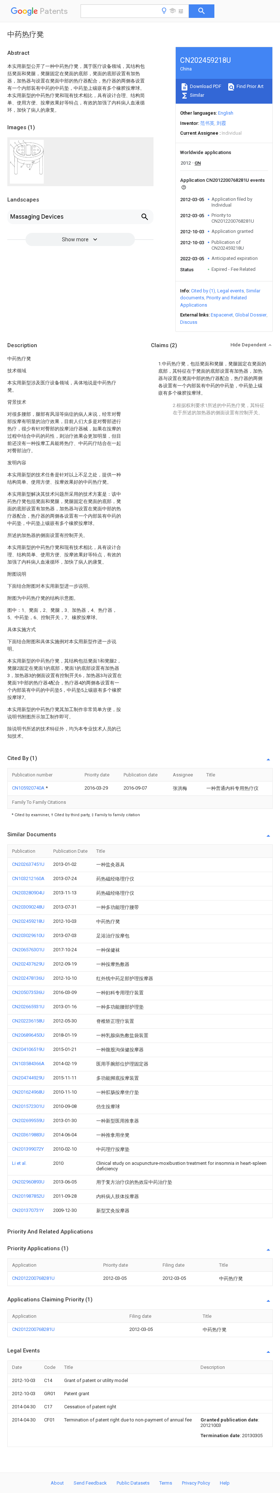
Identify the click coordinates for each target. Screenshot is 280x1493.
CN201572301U (28, 1106)
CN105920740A (29, 788)
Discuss (188, 322)
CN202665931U (28, 1006)
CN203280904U (28, 892)
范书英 (207, 123)
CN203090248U (28, 907)
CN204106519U (28, 1049)
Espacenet (222, 315)
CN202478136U (28, 978)
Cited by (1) (203, 290)
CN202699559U (28, 1120)
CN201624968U (28, 1092)
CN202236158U (28, 1021)
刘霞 (221, 123)
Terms (165, 1483)
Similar (196, 95)
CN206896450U (28, 1035)
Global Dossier (251, 315)
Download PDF (205, 86)
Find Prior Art (250, 86)
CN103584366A (28, 1063)
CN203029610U (28, 935)
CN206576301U (28, 949)
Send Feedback (90, 1483)
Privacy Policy (196, 1483)
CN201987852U (28, 1196)
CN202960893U (28, 1182)
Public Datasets (133, 1483)
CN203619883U (28, 1134)
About (57, 1483)
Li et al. (19, 1163)
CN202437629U (28, 964)
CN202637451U (28, 864)
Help (225, 1483)
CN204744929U (28, 1078)
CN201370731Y (28, 1210)
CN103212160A (28, 878)
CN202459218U (28, 921)
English (225, 113)
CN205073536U (28, 992)
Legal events (230, 290)
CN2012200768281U (33, 1278)
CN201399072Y (28, 1149)
